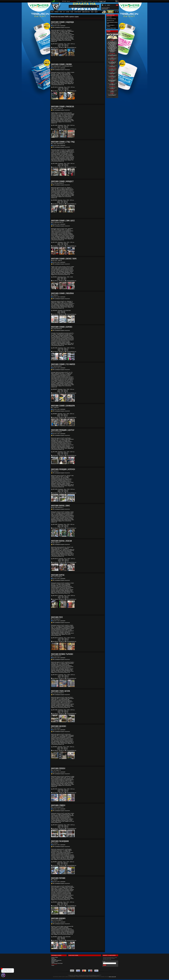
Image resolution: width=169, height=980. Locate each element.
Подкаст (96, 11)
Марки (61, 11)
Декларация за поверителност (56, 960)
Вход (117, 11)
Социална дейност (95, 1)
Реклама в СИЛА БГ (54, 957)
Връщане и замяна (54, 961)
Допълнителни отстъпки (111, 18)
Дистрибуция (90, 1)
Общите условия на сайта (112, 976)
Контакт (85, 1)
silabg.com (62, 47)
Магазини (82, 1)
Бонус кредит (109, 17)
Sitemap (52, 965)
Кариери (52, 962)
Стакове (71, 11)
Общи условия (53, 959)
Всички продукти (77, 11)
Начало (52, 11)
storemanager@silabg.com (71, 47)
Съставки (67, 11)
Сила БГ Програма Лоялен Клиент (57, 963)
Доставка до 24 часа (110, 20)
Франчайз (68, 1)
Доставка (78, 1)
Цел (64, 11)
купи (117, 5)
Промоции (56, 11)
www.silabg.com (55, 47)
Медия (92, 11)
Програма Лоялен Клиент (111, 28)
